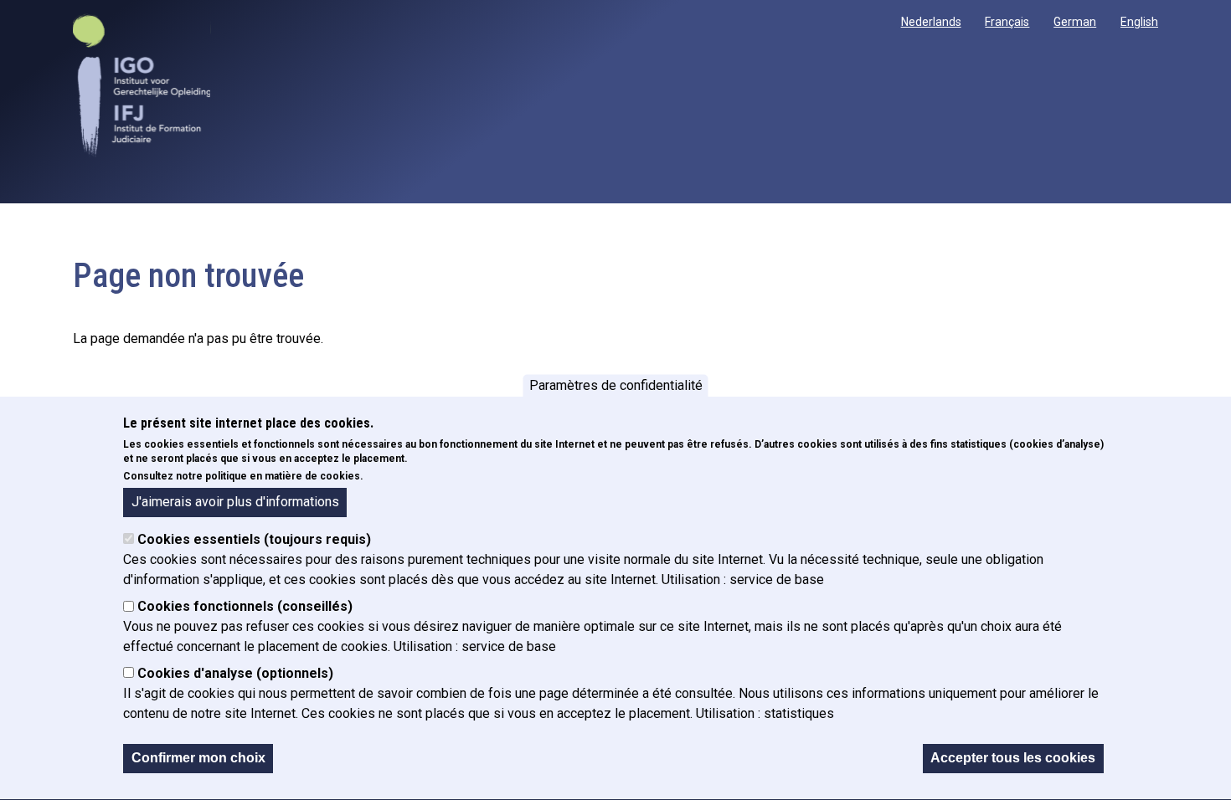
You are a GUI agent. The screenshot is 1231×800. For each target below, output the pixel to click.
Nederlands (931, 21)
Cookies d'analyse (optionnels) (235, 674)
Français (1007, 21)
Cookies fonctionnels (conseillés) (245, 607)
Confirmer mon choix (198, 758)
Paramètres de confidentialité (616, 385)
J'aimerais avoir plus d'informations (235, 502)
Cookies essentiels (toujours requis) (254, 540)
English (1139, 21)
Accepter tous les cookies (1012, 758)
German (1074, 21)
